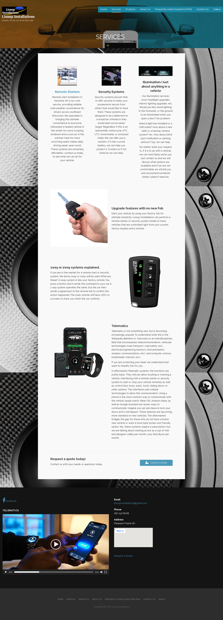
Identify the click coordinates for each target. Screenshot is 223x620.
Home (103, 9)
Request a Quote (123, 555)
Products (130, 9)
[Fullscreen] (105, 572)
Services (116, 9)
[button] (56, 544)
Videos (217, 9)
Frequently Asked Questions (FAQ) (173, 9)
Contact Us (203, 9)
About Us (145, 9)
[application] (56, 544)
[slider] (53, 572)
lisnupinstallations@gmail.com (130, 503)
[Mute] (101, 572)
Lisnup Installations (18, 16)
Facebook (11, 501)
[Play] (6, 572)
